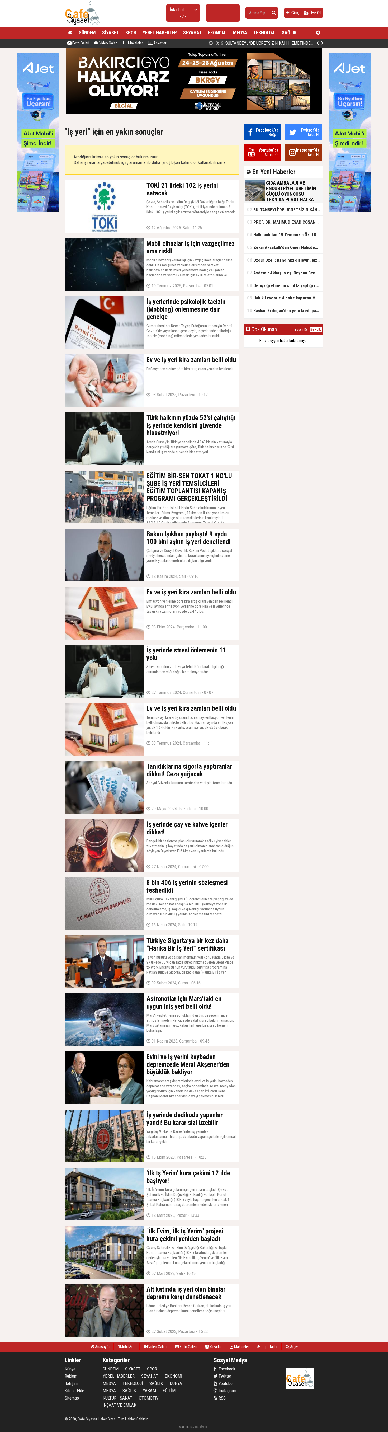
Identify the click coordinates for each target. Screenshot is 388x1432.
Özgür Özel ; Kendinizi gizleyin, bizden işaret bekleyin (285, 260)
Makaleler (135, 43)
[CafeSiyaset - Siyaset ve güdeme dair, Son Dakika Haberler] (82, 25)
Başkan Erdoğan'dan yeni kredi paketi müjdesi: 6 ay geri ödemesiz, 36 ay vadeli (285, 310)
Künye (70, 1369)
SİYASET (110, 32)
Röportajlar (268, 1346)
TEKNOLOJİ (264, 32)
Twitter (224, 1376)
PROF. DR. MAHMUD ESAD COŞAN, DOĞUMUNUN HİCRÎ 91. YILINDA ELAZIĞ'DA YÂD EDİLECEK (285, 222)
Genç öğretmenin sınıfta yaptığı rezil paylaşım (285, 285)
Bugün (299, 329)
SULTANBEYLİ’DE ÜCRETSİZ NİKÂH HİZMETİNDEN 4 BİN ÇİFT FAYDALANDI (285, 209)
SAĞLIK (289, 32)
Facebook (226, 1369)
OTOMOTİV (149, 1398)
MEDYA (240, 32)
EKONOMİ (217, 32)
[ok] (274, 13)
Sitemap (72, 1398)
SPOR (130, 32)
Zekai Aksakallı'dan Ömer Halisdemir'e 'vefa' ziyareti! (285, 247)
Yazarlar (215, 1346)
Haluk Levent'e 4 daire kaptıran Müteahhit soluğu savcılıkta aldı (285, 298)
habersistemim (199, 1426)
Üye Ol (315, 12)
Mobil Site (127, 1346)
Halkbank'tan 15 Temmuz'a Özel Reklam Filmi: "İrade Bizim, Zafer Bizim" (285, 235)
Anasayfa (102, 1346)
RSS (221, 1398)
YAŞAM (149, 1390)
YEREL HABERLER (160, 32)
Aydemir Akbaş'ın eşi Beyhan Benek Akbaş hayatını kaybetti (285, 273)
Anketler (159, 43)
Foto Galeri (80, 43)
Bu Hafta (315, 329)
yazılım (183, 1426)
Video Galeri (107, 43)
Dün (306, 329)
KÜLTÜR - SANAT (117, 1398)
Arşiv (293, 1346)
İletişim (71, 1383)
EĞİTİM (169, 1390)
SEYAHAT (192, 32)
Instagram (226, 1390)
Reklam (71, 1376)
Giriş (294, 12)
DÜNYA (176, 1383)
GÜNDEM (87, 32)
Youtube (225, 1383)
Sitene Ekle (74, 1390)
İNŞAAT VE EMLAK (119, 1405)
